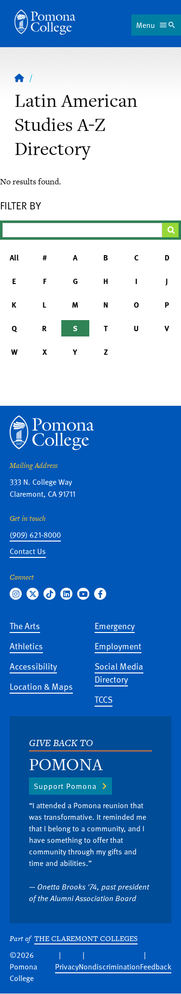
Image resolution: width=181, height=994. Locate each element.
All (14, 257)
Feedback (155, 966)
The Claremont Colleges (86, 938)
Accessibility (33, 665)
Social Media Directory (119, 672)
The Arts (25, 625)
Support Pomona (65, 786)
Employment (118, 645)
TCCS (103, 699)
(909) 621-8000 (35, 535)
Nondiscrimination (109, 966)
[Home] (44, 22)
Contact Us (28, 551)
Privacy (67, 966)
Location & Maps (41, 686)
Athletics (26, 645)
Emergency (115, 625)
